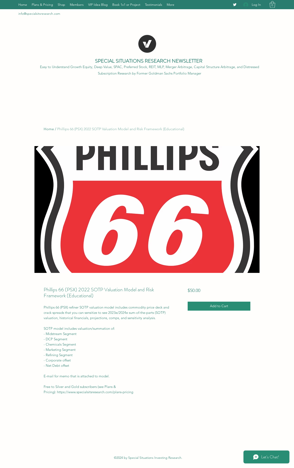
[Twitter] (234, 4)
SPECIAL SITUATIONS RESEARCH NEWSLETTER (148, 60)
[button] (272, 4)
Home (49, 129)
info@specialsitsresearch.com (39, 14)
